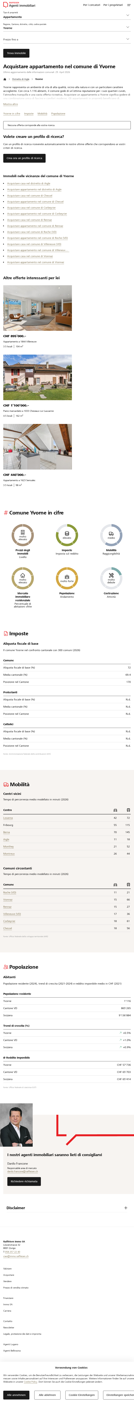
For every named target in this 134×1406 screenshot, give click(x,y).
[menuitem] (91, 5)
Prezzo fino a (10, 39)
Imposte (29, 113)
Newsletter (8, 1327)
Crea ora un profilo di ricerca (24, 158)
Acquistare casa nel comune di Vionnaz (30, 256)
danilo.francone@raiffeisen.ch (22, 1171)
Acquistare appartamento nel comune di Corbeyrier (37, 213)
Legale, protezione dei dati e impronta (22, 1334)
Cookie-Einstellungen (82, 1395)
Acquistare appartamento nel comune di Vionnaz (35, 262)
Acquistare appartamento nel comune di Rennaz (35, 225)
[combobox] (64, 28)
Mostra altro (10, 104)
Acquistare (8, 1275)
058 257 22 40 (12, 1252)
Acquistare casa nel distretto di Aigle (28, 183)
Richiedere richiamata (24, 1181)
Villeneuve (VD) (12, 913)
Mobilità (42, 113)
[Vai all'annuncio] (37, 308)
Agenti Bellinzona (12, 1350)
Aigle (6, 839)
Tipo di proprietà (10, 12)
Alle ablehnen (47, 1395)
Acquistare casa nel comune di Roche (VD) (32, 231)
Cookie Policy (30, 1381)
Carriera (7, 1310)
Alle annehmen (16, 1395)
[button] (129, 5)
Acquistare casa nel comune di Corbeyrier (31, 207)
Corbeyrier (9, 921)
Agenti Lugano (10, 1344)
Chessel (7, 928)
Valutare (7, 1268)
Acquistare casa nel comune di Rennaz (29, 219)
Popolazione (58, 113)
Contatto (7, 1321)
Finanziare (8, 1298)
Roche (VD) (9, 892)
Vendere (7, 1281)
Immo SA (8, 1304)
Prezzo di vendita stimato (15, 1287)
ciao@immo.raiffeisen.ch (16, 1256)
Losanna (8, 817)
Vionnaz (7, 899)
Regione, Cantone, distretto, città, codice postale (24, 24)
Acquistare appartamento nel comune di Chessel (35, 201)
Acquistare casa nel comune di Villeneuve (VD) (34, 244)
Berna (6, 832)
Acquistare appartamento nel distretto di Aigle (34, 189)
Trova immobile (16, 53)
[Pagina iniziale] (5, 79)
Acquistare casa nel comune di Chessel (29, 195)
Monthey (8, 846)
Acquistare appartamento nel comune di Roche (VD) (37, 237)
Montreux (9, 853)
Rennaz (7, 906)
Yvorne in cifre (11, 113)
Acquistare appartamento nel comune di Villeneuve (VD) (38, 250)
